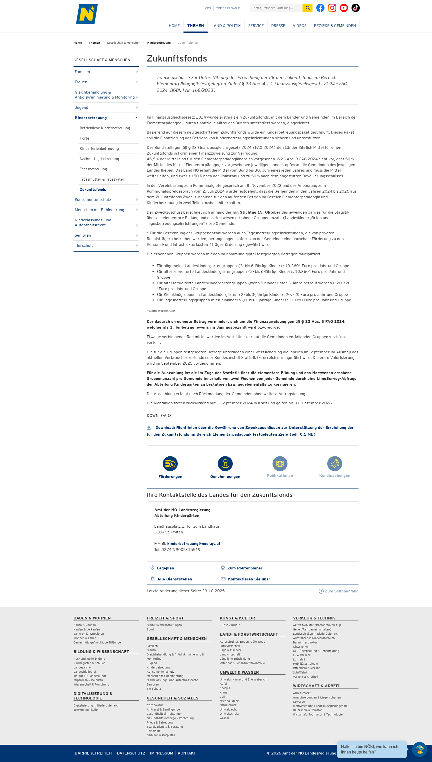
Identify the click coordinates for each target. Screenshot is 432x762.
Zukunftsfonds (93, 189)
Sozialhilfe (153, 731)
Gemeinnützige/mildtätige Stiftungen (98, 642)
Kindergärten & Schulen (90, 663)
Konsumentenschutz (93, 199)
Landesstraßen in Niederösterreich (316, 633)
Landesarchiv (83, 667)
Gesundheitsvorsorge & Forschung (170, 718)
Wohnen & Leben (85, 638)
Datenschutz (131, 753)
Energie (225, 688)
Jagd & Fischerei (231, 650)
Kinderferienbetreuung (99, 148)
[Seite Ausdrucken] (354, 755)
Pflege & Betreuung (160, 722)
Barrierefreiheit (93, 753)
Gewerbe (299, 701)
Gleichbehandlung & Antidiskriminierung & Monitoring (105, 95)
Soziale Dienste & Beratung (165, 726)
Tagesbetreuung (93, 169)
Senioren (83, 235)
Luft (222, 696)
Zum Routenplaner (244, 568)
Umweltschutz (229, 713)
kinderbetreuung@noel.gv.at (193, 543)
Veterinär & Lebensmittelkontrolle (242, 663)
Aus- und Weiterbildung (89, 658)
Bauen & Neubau (85, 625)
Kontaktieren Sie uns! (249, 579)
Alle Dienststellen (174, 579)
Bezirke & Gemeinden (335, 25)
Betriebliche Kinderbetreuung (105, 128)
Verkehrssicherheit (305, 676)
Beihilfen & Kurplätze (161, 735)
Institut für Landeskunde (90, 676)
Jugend (81, 107)
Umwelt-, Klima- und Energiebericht (244, 679)
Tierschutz (84, 245)
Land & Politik (226, 25)
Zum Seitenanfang (341, 591)
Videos (299, 25)
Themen (195, 25)
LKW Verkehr (301, 655)
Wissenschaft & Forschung (91, 684)
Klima (223, 692)
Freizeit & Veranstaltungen (164, 625)
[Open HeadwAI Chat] (419, 749)
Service (256, 25)
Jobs (207, 8)
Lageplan (165, 568)
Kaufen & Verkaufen (87, 629)
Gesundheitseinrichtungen (164, 713)
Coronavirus (155, 705)
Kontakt (187, 753)
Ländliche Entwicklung (235, 658)
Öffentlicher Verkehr (306, 668)
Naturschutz (228, 705)
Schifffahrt (300, 672)
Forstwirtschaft (230, 646)
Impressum (161, 753)
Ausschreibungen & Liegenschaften (317, 697)
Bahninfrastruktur (305, 642)
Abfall (224, 683)
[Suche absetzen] (307, 8)
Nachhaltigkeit (229, 701)
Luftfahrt (299, 659)
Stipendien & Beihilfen (88, 680)
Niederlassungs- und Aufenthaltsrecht (93, 222)
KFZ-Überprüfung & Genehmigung (316, 651)
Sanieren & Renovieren (89, 633)
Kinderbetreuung (159, 43)
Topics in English (229, 8)
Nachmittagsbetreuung (99, 159)
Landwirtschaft (230, 654)
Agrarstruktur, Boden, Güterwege (242, 641)
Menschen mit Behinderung (99, 209)
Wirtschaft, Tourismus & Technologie (317, 714)
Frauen (81, 82)
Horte (84, 138)
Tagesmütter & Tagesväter (102, 179)
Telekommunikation (87, 709)
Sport (150, 629)
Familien (82, 71)
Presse (278, 25)
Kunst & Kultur (230, 625)
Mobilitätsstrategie (305, 663)
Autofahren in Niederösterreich (314, 638)
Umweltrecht (228, 709)
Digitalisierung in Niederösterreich (97, 705)
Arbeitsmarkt (301, 693)
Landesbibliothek (85, 671)
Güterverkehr (302, 646)
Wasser (224, 718)
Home (174, 25)
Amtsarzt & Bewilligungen (164, 709)
